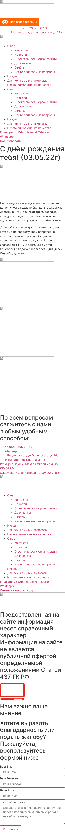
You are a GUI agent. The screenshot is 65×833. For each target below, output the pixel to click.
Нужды (12, 76)
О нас (11, 46)
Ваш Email (7, 766)
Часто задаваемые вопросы (34, 72)
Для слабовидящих (22, 22)
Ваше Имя (7, 790)
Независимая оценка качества (29, 85)
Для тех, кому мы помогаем (27, 80)
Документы (22, 63)
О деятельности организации (35, 59)
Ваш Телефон (9, 778)
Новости (20, 54)
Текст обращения (12, 802)
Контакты (21, 50)
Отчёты (19, 67)
